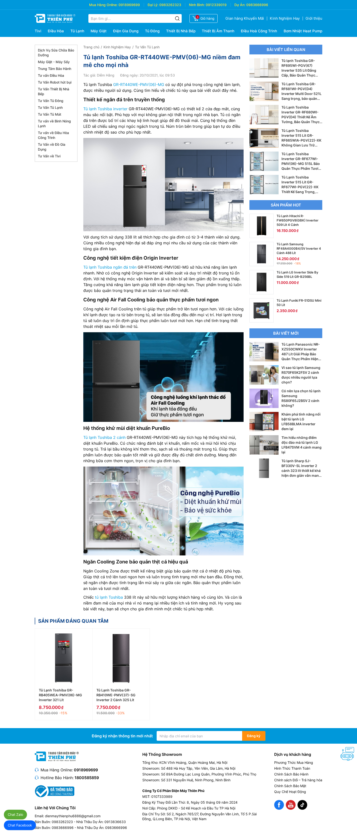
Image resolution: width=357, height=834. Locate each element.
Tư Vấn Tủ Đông (50, 101)
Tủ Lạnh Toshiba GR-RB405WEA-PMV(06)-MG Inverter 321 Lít (60, 695)
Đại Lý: (153, 5)
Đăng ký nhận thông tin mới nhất (122, 735)
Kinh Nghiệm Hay (285, 18)
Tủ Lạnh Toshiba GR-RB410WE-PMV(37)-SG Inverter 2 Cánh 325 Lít (116, 695)
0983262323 (170, 5)
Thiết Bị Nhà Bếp (181, 31)
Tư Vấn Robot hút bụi (54, 82)
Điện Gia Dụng (125, 31)
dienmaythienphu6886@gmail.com (73, 816)
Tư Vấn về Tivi (49, 156)
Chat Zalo (15, 814)
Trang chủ (91, 47)
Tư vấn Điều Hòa (51, 75)
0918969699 (129, 5)
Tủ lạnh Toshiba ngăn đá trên (109, 267)
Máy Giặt (99, 31)
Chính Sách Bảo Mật (290, 786)
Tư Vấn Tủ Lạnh (50, 107)
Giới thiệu (314, 18)
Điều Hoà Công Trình (259, 31)
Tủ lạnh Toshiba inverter (105, 108)
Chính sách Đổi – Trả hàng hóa (298, 780)
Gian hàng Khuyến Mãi (244, 18)
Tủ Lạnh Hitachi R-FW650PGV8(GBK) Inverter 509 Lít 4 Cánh (297, 220)
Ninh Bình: (197, 5)
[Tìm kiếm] (177, 18)
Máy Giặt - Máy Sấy (54, 62)
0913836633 (115, 822)
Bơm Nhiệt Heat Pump (303, 31)
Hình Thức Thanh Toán (292, 768)
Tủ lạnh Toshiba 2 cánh (104, 437)
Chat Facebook (20, 825)
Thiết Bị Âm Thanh (218, 31)
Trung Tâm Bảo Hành (54, 69)
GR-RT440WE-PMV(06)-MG (138, 84)
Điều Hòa (56, 31)
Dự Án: (239, 5)
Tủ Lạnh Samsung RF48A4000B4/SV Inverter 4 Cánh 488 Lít (299, 248)
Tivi (38, 31)
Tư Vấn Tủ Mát (49, 114)
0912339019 (216, 5)
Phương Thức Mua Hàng (293, 762)
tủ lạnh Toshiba (109, 597)
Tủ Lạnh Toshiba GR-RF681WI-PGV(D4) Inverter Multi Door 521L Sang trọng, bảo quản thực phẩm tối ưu (301, 93)
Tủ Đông (152, 31)
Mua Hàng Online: (103, 5)
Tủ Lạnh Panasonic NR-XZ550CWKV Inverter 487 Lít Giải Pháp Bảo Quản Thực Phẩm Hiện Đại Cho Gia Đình (300, 354)
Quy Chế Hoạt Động (290, 792)
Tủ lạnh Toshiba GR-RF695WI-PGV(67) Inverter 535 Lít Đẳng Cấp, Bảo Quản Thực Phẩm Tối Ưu (298, 70)
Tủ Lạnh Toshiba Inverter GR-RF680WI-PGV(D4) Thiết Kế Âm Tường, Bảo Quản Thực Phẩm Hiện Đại (300, 117)
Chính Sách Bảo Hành (291, 774)
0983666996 (257, 5)
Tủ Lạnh (77, 31)
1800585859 (87, 777)
